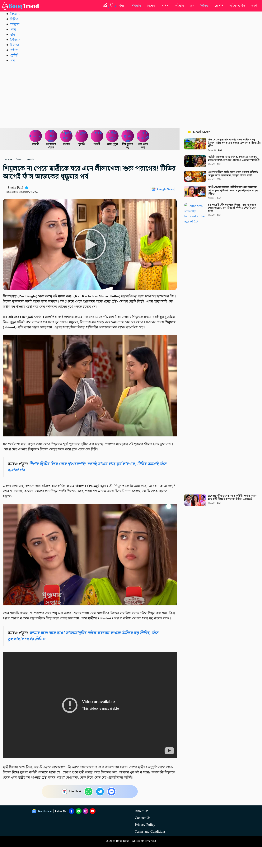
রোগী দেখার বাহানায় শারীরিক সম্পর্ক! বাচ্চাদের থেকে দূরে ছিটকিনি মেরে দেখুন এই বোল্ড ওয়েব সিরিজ (233, 190)
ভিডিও (204, 5)
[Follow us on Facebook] (72, 811)
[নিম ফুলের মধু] (127, 136)
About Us (141, 811)
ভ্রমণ (254, 5)
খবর (121, 5)
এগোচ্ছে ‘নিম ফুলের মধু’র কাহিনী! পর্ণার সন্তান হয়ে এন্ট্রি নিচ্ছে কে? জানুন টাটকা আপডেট (232, 497)
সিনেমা (151, 5)
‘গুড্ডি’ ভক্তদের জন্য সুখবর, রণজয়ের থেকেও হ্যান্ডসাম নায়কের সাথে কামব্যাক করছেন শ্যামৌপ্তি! (234, 158)
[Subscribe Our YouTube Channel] (93, 811)
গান (12, 60)
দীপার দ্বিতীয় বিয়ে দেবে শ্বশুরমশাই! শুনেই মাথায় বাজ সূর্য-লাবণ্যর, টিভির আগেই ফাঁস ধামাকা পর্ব (87, 467)
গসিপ (165, 5)
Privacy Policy (145, 824)
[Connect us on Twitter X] (86, 811)
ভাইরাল (179, 5)
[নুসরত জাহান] (66, 136)
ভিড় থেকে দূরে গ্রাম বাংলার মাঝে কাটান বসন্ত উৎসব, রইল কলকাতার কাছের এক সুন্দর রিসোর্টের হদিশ (234, 143)
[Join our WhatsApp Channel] (79, 811)
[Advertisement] (131, 95)
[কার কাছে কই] (143, 136)
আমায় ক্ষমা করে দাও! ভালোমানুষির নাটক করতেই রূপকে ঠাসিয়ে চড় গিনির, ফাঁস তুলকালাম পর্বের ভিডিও (83, 636)
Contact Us (142, 818)
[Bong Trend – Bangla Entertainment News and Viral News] (21, 5)
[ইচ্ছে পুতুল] (112, 136)
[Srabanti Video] (35, 136)
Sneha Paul (15, 187)
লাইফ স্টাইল (237, 5)
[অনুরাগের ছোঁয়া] (51, 136)
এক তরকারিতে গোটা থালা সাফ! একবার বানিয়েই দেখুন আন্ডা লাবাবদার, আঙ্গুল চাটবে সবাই (233, 174)
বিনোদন (15, 14)
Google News (165, 189)
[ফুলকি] (81, 136)
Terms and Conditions (150, 831)
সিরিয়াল (136, 5)
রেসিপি (219, 5)
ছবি (192, 5)
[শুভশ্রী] (97, 136)
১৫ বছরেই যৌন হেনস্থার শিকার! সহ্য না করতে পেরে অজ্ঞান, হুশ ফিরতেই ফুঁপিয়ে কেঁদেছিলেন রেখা (232, 208)
